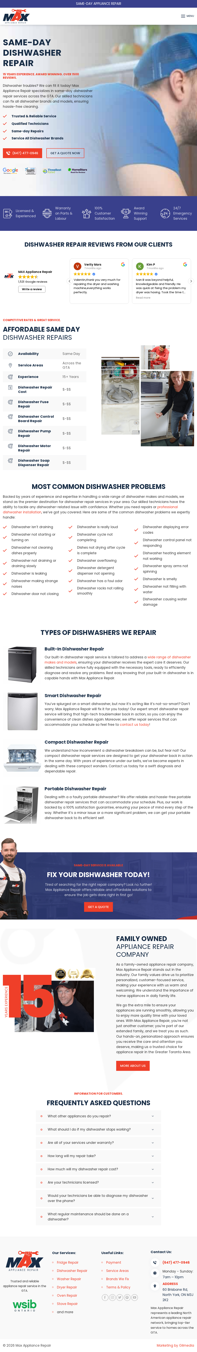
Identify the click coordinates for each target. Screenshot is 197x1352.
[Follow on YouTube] (134, 1297)
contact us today (134, 724)
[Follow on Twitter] (119, 1297)
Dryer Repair (67, 1287)
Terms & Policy (118, 1287)
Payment (113, 1262)
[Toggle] (154, 1116)
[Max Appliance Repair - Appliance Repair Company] (20, 16)
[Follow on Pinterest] (127, 1297)
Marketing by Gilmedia (175, 1345)
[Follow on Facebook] (105, 1297)
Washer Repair (69, 1279)
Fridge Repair (67, 1262)
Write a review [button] (32, 289)
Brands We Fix (117, 1279)
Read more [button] (143, 298)
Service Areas (117, 1270)
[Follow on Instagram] (112, 1297)
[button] (187, 16)
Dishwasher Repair (72, 1270)
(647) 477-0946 (176, 1262)
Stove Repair (67, 1303)
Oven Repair (67, 1295)
